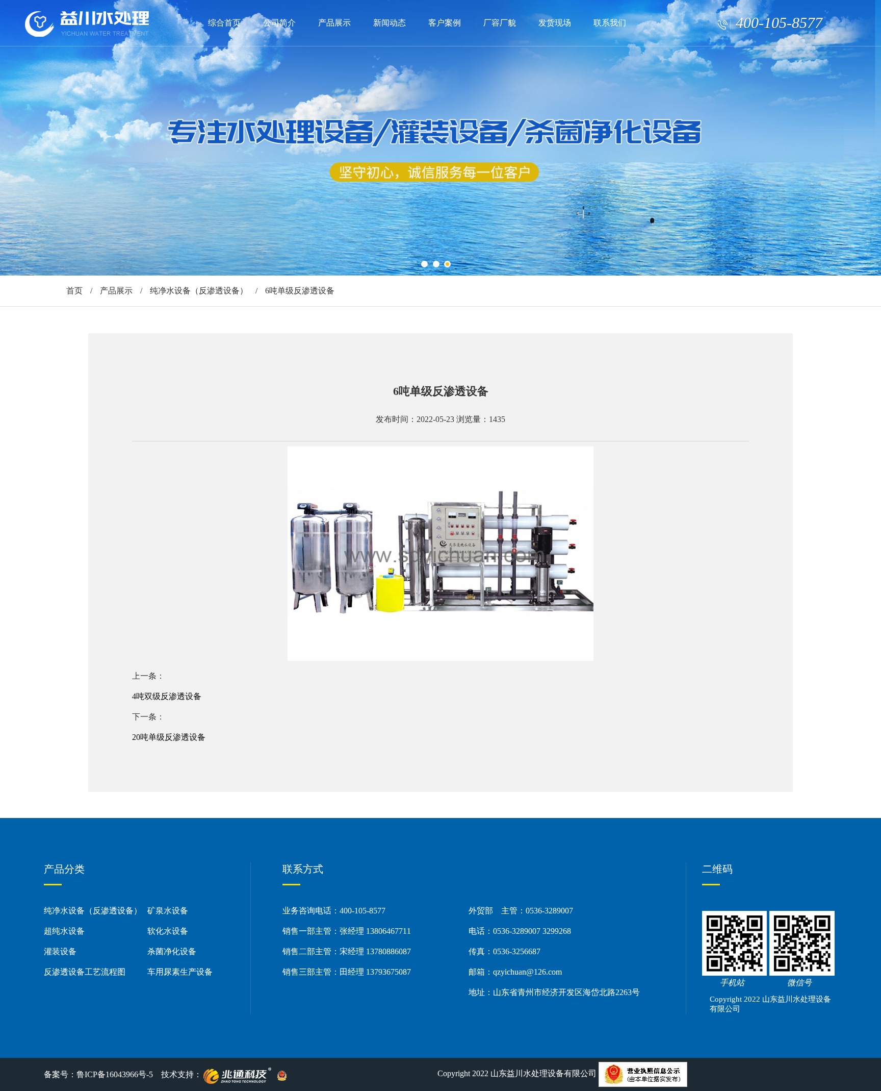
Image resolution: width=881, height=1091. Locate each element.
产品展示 (334, 22)
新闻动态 (389, 22)
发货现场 (554, 22)
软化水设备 (167, 931)
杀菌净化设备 (171, 951)
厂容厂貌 (499, 22)
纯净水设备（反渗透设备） (199, 290)
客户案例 (444, 22)
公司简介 (279, 22)
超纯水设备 (64, 931)
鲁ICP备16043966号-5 (114, 1074)
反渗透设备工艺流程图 (84, 972)
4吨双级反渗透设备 (166, 696)
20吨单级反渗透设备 (168, 737)
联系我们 (609, 22)
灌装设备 (60, 951)
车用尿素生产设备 (180, 972)
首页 (74, 290)
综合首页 (224, 22)
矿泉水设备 (167, 910)
